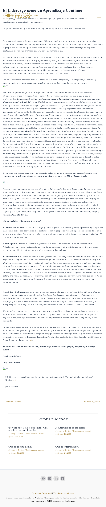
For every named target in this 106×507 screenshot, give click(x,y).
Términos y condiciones (63, 493)
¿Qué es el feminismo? (20, 446)
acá (30, 340)
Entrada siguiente (93, 402)
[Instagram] (49, 478)
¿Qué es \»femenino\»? (67, 446)
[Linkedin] (56, 478)
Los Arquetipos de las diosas (70, 427)
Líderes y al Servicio (16, 434)
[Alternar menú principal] (99, 16)
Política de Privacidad (42, 493)
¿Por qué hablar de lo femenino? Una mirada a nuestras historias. (28, 429)
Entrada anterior (12, 402)
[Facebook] (62, 478)
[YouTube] (43, 478)
